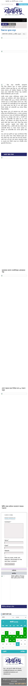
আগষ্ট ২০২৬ (14, 622)
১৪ (17, 636)
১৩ (14, 636)
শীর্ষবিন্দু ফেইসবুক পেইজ (8, 606)
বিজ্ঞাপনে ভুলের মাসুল (8, 30)
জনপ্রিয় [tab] (14, 573)
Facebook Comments (10, 519)
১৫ (21, 636)
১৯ (10, 640)
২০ (14, 640)
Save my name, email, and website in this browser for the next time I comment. (13, 559)
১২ (10, 636)
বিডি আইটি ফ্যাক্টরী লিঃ (20, 684)
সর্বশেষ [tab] (14, 570)
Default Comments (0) (10, 517)
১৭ (3, 640)
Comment (8, 522)
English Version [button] (23, 4)
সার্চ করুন (18, 4)
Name (7, 540)
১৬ (25, 636)
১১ (6, 636)
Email (7, 545)
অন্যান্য (13, 24)
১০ (3, 636)
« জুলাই (4, 651)
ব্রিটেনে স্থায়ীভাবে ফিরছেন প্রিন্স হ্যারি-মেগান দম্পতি (17, 577)
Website (7, 550)
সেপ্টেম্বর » (23, 651)
